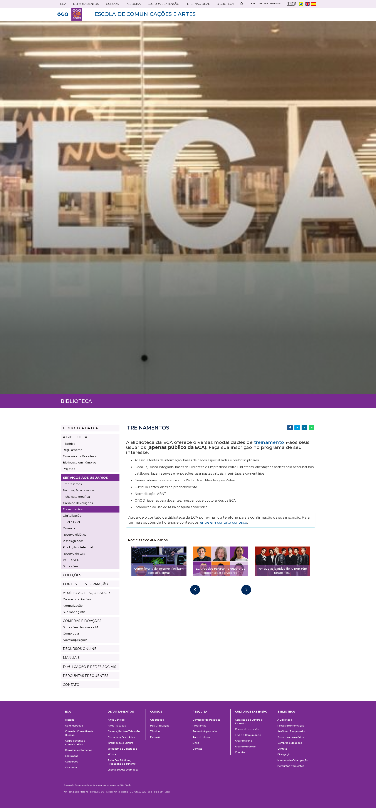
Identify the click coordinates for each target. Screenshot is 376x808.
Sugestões (70, 566)
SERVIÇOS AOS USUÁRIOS (85, 477)
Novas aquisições (75, 640)
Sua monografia (74, 612)
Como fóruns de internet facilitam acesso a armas (159, 570)
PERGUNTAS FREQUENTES (85, 676)
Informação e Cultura (120, 742)
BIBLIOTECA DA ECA (80, 428)
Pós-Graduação (159, 725)
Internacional (197, 4)
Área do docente (245, 746)
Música (112, 754)
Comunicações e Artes (121, 737)
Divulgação (284, 754)
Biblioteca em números (79, 462)
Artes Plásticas (117, 725)
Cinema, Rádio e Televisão (124, 731)
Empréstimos (72, 484)
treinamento (269, 442)
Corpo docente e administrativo (75, 742)
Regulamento (72, 450)
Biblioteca (224, 4)
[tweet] (297, 427)
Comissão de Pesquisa (206, 719)
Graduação (157, 719)
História (69, 719)
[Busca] (241, 3)
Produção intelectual (78, 547)
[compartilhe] (290, 427)
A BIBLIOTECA (75, 437)
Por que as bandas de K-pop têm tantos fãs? (282, 570)
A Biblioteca (284, 719)
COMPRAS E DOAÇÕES (82, 621)
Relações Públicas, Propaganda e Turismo (122, 762)
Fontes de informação (290, 725)
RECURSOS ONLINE (79, 649)
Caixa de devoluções (78, 503)
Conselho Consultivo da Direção (79, 733)
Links (196, 742)
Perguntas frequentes (290, 765)
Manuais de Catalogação (292, 760)
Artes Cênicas (116, 719)
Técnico (155, 731)
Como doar (71, 633)
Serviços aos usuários (290, 737)
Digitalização (72, 515)
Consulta (69, 528)
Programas (199, 725)
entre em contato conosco (223, 522)
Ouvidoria (71, 767)
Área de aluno (243, 740)
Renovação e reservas (78, 490)
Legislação (71, 755)
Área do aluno (201, 737)
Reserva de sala (74, 553)
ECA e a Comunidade (248, 735)
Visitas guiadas (73, 541)
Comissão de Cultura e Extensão (248, 721)
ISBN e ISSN (71, 522)
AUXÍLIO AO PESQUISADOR (86, 593)
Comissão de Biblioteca (80, 456)
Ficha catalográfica (76, 496)
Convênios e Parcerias (78, 750)
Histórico (69, 443)
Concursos (71, 761)
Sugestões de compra (78, 627)
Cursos (111, 4)
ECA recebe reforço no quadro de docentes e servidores (220, 570)
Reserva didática (75, 534)
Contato (197, 748)
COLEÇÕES (72, 575)
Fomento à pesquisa (205, 731)
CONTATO (71, 684)
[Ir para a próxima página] (246, 590)
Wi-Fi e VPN (71, 560)
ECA (61, 4)
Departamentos (121, 711)
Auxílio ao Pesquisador (291, 731)
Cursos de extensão (247, 729)
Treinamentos (72, 509)
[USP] (291, 4)
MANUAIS (71, 657)
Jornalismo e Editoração (122, 748)
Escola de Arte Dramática (123, 769)
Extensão (155, 737)
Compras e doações (289, 742)
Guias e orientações (77, 599)
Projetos (69, 468)
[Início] (69, 14)
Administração (74, 725)
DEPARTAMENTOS (84, 4)
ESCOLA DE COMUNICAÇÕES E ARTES (145, 14)
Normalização (73, 605)
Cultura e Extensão (162, 4)
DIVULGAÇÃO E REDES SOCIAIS (89, 667)
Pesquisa (132, 4)
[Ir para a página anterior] (195, 590)
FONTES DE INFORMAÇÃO (85, 584)
